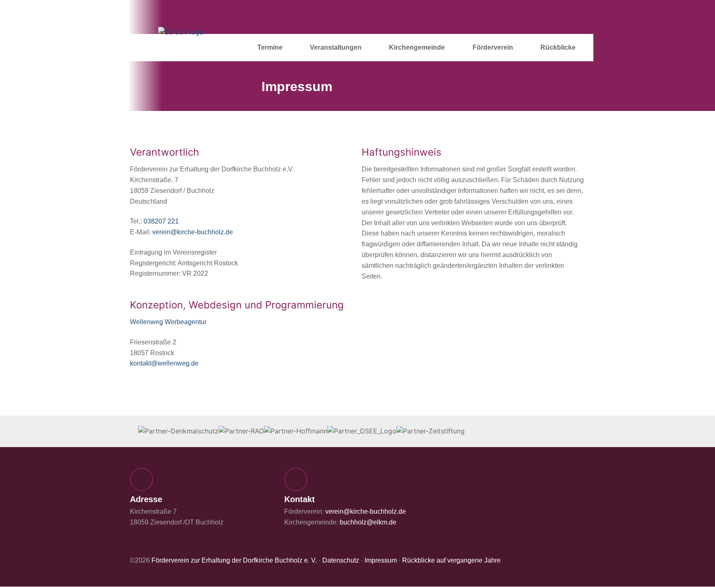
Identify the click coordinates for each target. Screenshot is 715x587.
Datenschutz (340, 560)
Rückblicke (558, 47)
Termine (270, 47)
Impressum (381, 560)
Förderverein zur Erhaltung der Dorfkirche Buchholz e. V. (234, 560)
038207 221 (161, 221)
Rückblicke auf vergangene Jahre (451, 560)
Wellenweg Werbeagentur (168, 321)
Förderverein (493, 47)
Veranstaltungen (336, 47)
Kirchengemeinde (417, 47)
